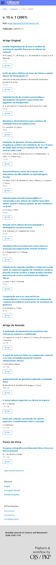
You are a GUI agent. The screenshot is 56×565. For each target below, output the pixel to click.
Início (5, 9)
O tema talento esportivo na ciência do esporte (26, 400)
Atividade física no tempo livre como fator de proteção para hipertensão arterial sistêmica (25, 247)
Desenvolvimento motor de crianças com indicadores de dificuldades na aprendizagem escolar (25, 174)
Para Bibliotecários (11, 519)
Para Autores (9, 515)
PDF (8, 65)
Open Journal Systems (14, 470)
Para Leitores (9, 511)
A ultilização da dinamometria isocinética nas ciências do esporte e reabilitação (25, 332)
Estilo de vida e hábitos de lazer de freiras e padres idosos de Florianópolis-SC (28, 74)
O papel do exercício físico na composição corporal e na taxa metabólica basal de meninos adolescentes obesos (28, 358)
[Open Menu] (2, 2)
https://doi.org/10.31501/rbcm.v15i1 (23, 23)
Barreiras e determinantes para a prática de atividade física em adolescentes (24, 122)
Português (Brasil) (12, 490)
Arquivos (14, 9)
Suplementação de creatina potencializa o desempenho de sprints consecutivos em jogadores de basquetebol (23, 100)
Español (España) (11, 494)
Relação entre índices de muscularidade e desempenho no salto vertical (23, 226)
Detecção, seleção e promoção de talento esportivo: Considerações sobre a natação (23, 420)
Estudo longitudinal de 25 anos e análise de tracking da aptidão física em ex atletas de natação (24, 49)
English (7, 486)
